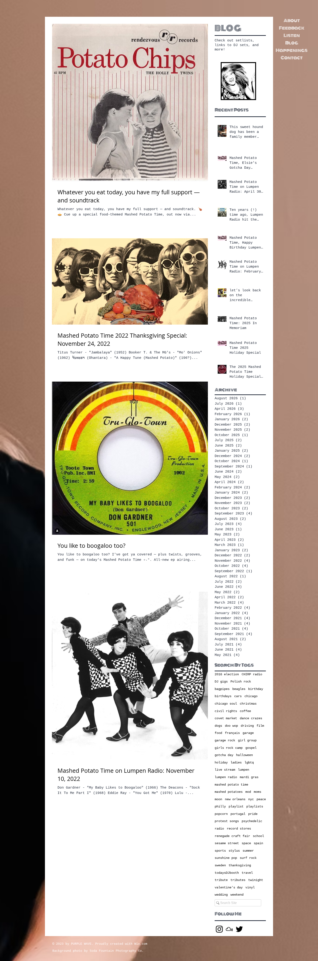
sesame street (227, 843)
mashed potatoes (229, 792)
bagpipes (222, 689)
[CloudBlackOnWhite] (229, 929)
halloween (244, 755)
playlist (236, 806)
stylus (234, 851)
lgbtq (249, 762)
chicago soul (226, 704)
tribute (221, 880)
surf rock (248, 858)
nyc (251, 799)
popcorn (221, 814)
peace (261, 799)
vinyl (250, 887)
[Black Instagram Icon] (219, 929)
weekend (237, 895)
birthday (255, 689)
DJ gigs (221, 681)
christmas (248, 704)
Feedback (291, 28)
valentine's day (229, 887)
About (292, 20)
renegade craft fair (232, 836)
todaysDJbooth (227, 873)
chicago (250, 696)
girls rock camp (229, 748)
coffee (245, 711)
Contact (292, 57)
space (246, 843)
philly (220, 806)
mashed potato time (231, 784)
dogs (218, 726)
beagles (238, 689)
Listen (292, 35)
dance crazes (251, 718)
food (218, 733)
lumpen (243, 770)
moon (218, 799)
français (232, 733)
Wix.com (140, 944)
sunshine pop (226, 858)
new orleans (235, 799)
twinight (255, 880)
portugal (237, 814)
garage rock (225, 740)
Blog (291, 43)
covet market (226, 718)
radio (219, 828)
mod (248, 792)
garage (248, 733)
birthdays (223, 696)
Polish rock (240, 681)
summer (248, 851)
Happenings (292, 50)
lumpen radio (226, 777)
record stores (239, 828)
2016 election (227, 674)
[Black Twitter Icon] (239, 929)
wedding (221, 895)
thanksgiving (240, 865)
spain (258, 843)
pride (252, 814)
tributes (237, 880)
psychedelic (252, 821)
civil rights (226, 711)
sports (220, 851)
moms (257, 792)
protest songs (227, 821)
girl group (247, 740)
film (260, 726)
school (258, 836)
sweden (220, 865)
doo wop (231, 726)
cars (238, 696)
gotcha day (224, 755)
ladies (236, 762)
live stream (225, 770)
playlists (254, 806)
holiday (221, 762)
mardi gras (249, 777)
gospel (251, 748)
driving (247, 726)
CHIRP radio (252, 674)
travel (247, 873)
